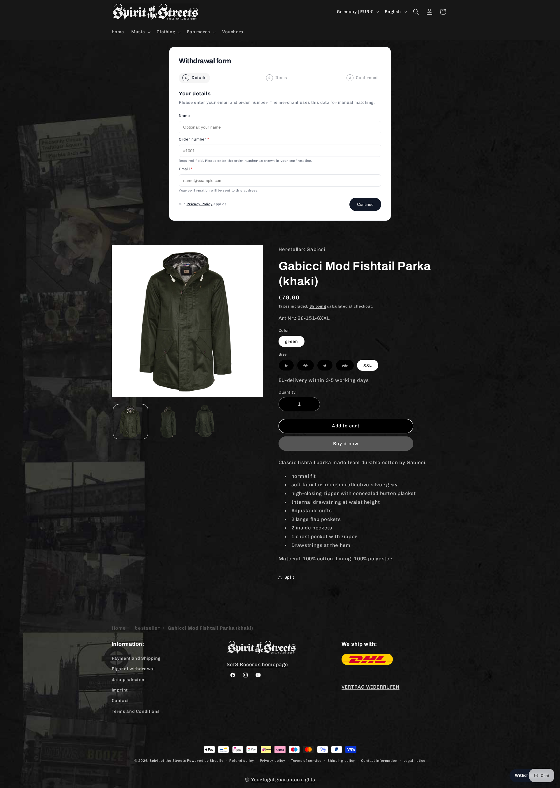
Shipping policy (341, 760)
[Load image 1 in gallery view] (130, 421)
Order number (194, 139)
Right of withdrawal (133, 668)
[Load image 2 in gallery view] (168, 421)
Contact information (379, 760)
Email (185, 169)
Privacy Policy (200, 204)
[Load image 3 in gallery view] (206, 421)
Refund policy (241, 760)
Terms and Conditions (136, 711)
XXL (367, 365)
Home (119, 628)
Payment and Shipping (136, 658)
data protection (129, 679)
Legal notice (414, 760)
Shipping (317, 306)
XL (348, 366)
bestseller (147, 628)
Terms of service (306, 760)
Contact (120, 700)
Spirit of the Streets (168, 761)
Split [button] (289, 577)
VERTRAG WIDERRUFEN (370, 686)
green (291, 341)
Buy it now (346, 443)
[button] (140, 32)
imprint (120, 689)
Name (184, 115)
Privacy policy (272, 760)
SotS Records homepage (257, 664)
